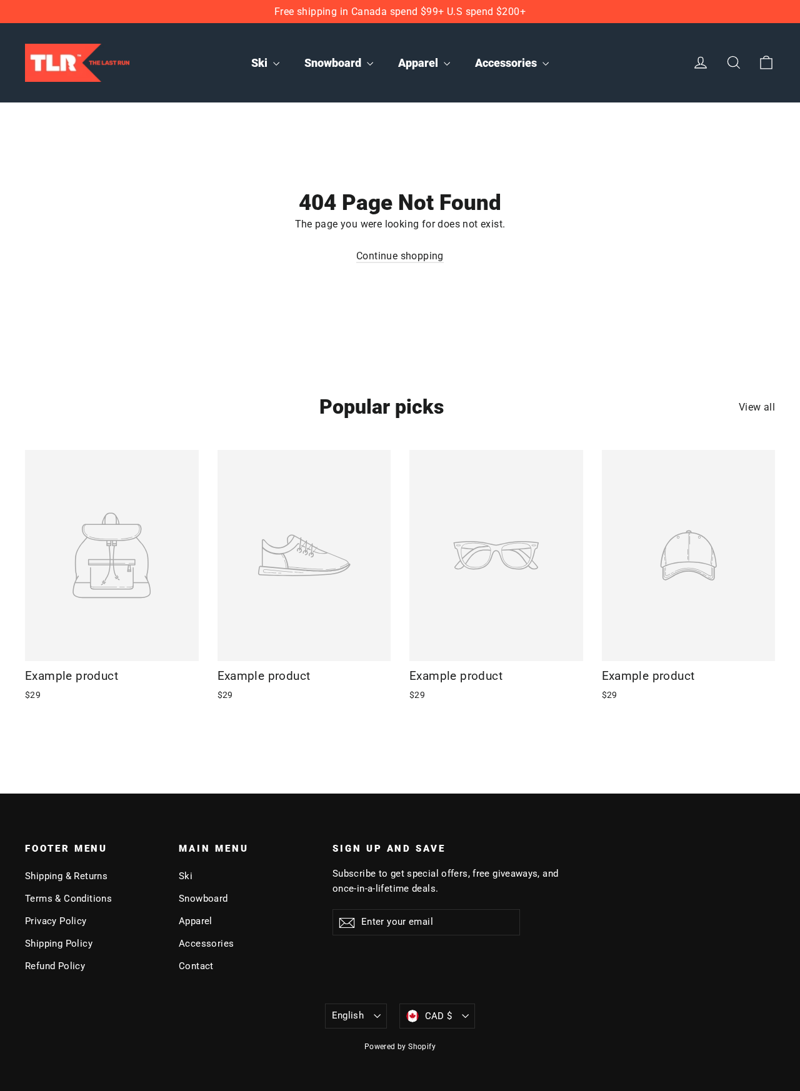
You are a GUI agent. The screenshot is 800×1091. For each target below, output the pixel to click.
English (348, 1015)
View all (757, 407)
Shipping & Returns (66, 876)
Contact (196, 966)
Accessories (507, 62)
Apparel (419, 62)
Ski (260, 62)
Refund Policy (55, 966)
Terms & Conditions (68, 898)
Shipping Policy (58, 943)
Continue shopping (400, 256)
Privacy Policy (56, 921)
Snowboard (334, 62)
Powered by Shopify (400, 1046)
